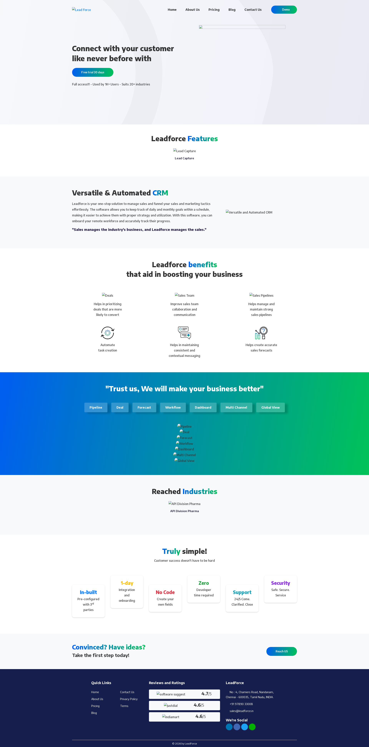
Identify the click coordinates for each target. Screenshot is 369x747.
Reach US (282, 651)
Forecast (144, 407)
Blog (232, 10)
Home (172, 10)
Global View (270, 407)
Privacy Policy (129, 699)
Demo (285, 9)
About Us (192, 10)
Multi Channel (236, 407)
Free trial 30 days (92, 72)
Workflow (173, 407)
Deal (119, 407)
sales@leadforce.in (240, 711)
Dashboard (203, 407)
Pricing (214, 10)
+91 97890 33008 (240, 704)
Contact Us (253, 10)
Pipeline (96, 407)
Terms (124, 706)
